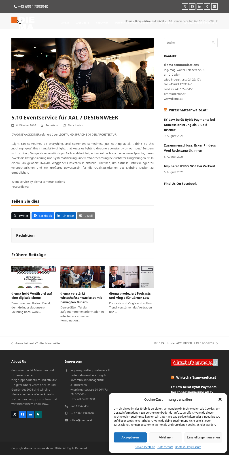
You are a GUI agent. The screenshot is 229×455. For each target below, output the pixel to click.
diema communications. (39, 448)
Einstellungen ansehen (203, 437)
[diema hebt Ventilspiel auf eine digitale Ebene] (33, 276)
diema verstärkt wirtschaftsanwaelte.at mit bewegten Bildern (81, 297)
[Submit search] (213, 42)
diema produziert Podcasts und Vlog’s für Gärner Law (130, 295)
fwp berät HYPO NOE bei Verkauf (189, 166)
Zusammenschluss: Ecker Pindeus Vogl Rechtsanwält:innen (190, 148)
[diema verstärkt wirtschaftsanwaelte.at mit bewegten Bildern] (82, 276)
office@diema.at (81, 420)
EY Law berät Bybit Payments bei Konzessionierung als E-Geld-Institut (189, 124)
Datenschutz (165, 447)
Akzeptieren (130, 437)
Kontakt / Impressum (188, 447)
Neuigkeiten (75, 125)
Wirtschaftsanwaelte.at (196, 377)
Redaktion (52, 125)
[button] (220, 399)
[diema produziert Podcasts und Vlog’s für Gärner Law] (131, 276)
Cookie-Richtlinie (145, 447)
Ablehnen (165, 437)
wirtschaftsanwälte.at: (188, 110)
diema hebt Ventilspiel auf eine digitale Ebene (31, 295)
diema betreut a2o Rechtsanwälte (35, 343)
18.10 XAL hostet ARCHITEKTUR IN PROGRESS (183, 343)
